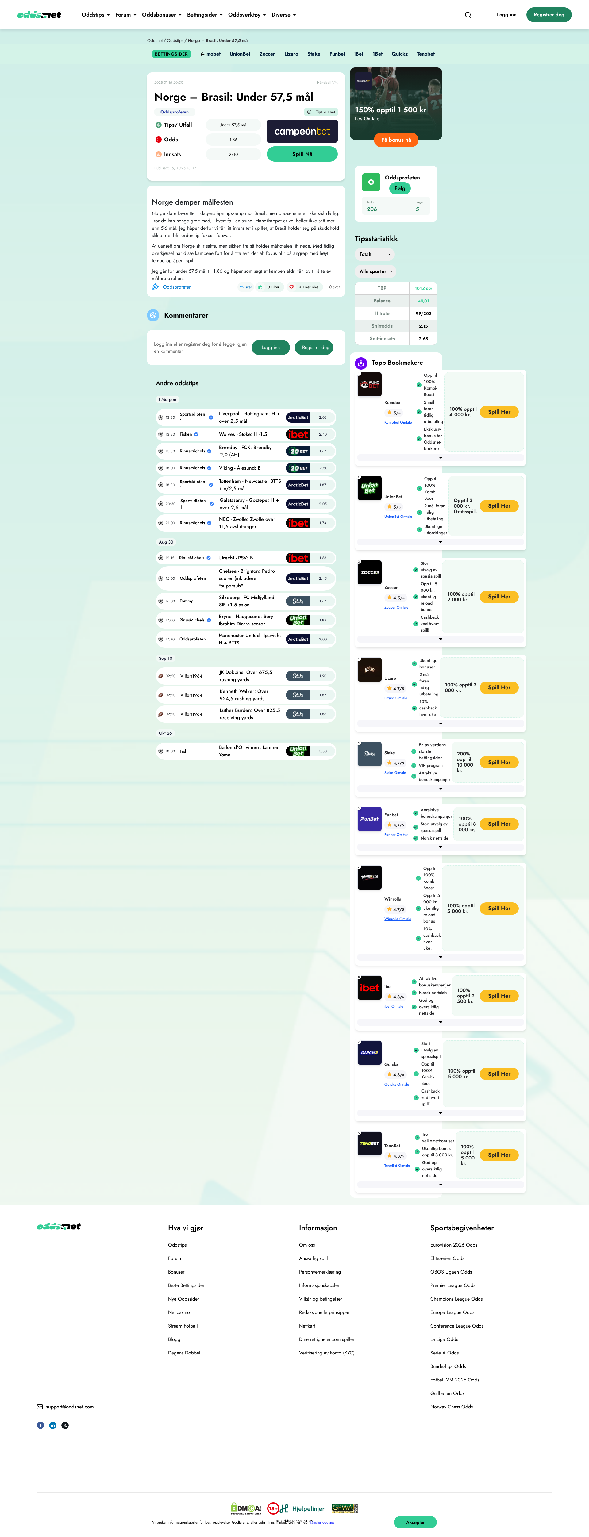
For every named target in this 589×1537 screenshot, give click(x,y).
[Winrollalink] (370, 877)
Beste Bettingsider (186, 1285)
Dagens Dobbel (184, 1352)
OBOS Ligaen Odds (451, 1271)
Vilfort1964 (191, 676)
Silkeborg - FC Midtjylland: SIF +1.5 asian (247, 601)
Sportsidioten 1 (192, 417)
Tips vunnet (325, 112)
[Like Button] (260, 287)
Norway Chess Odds (451, 1406)
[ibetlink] (370, 987)
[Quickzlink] (370, 1052)
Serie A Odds (444, 1352)
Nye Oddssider (183, 1298)
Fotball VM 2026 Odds (454, 1379)
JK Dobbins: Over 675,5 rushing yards (246, 676)
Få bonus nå (396, 140)
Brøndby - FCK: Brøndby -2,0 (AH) (245, 451)
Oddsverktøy (244, 15)
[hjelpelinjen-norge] (302, 1508)
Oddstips (93, 15)
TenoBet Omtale (397, 1165)
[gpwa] (345, 1508)
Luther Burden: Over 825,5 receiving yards (250, 714)
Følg (400, 188)
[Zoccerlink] (370, 571)
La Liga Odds (444, 1339)
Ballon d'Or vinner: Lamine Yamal (248, 751)
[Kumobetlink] (370, 383)
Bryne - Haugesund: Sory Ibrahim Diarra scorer (246, 620)
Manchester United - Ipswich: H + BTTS (250, 639)
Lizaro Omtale (395, 698)
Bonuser (176, 1271)
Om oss (307, 1244)
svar (248, 287)
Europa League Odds (452, 1312)
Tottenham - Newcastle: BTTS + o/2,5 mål (250, 485)
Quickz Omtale (396, 1084)
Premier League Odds (452, 1285)
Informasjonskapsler (319, 1285)
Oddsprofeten (174, 112)
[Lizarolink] (370, 669)
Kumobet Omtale (398, 422)
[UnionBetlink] (370, 487)
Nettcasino (179, 1312)
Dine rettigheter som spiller (326, 1339)
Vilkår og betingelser (320, 1298)
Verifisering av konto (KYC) (327, 1352)
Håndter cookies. (322, 1522)
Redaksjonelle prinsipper (324, 1312)
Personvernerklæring (320, 1271)
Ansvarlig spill (313, 1258)
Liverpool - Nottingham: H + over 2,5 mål (249, 417)
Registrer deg (549, 14)
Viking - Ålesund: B (240, 467)
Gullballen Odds (447, 1393)
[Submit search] (468, 15)
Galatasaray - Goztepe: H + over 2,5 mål (249, 504)
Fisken (186, 434)
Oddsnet (155, 40)
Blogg (174, 1339)
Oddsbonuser (159, 15)
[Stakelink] (370, 753)
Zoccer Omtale (396, 607)
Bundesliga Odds (448, 1366)
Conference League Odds (456, 1325)
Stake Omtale (395, 772)
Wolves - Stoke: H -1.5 (243, 434)
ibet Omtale (393, 1006)
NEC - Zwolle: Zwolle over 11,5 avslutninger (247, 523)
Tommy (186, 601)
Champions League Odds (456, 1298)
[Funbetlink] (370, 818)
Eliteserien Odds (447, 1258)
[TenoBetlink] (370, 1143)
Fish (183, 751)
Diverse (281, 15)
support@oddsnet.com (70, 1406)
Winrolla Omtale (397, 919)
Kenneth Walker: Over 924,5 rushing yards (244, 695)
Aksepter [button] (415, 1522)
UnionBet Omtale (398, 516)
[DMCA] (246, 1508)
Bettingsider (202, 15)
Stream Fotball (183, 1325)
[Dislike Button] (291, 287)
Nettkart (307, 1325)
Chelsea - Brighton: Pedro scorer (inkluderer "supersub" (247, 578)
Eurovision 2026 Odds (453, 1244)
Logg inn (507, 14)
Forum (123, 15)
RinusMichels (192, 451)
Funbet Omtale (396, 834)
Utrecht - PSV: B (235, 557)
